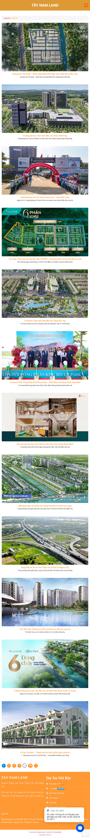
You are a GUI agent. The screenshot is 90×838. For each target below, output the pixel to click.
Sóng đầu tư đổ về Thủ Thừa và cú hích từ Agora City (45, 567)
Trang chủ (7, 18)
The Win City (42, 819)
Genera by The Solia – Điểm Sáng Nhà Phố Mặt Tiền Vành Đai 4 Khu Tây (45, 74)
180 (30, 765)
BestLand (41, 832)
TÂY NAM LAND (45, 5)
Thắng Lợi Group (31, 822)
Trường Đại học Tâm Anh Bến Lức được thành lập (45, 136)
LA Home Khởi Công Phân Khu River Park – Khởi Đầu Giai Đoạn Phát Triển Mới (45, 382)
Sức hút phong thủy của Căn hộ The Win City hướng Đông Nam (45, 444)
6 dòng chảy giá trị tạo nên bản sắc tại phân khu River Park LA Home (45, 691)
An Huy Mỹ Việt (20, 819)
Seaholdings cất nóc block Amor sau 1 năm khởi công (45, 197)
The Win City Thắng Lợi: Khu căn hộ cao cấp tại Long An (45, 629)
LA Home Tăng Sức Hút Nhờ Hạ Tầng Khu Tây (45, 321)
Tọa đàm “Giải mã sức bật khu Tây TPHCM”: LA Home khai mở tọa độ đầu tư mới (45, 259)
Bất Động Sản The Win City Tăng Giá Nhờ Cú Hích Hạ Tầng (45, 506)
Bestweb (58, 832)
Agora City (18, 822)
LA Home (32, 819)
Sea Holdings (7, 819)
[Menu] (86, 5)
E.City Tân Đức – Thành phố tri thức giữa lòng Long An (45, 752)
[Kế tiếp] (36, 766)
